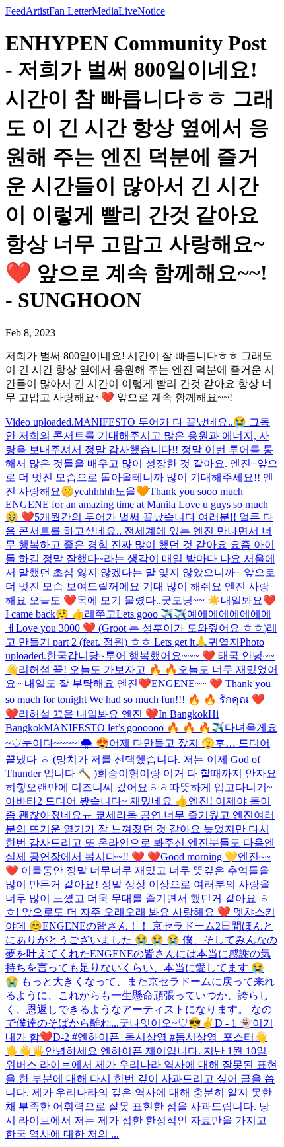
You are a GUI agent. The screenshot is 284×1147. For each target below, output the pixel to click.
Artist (37, 11)
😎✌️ (201, 1023)
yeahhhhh (94, 491)
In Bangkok (183, 714)
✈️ (180, 614)
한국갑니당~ (75, 655)
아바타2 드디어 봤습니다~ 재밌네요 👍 (96, 801)
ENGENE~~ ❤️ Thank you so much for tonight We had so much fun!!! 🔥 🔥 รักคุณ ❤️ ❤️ (138, 699)
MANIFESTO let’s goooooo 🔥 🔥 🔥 (127, 727)
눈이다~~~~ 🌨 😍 (65, 743)
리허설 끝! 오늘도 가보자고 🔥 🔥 (98, 669)
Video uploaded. (39, 421)
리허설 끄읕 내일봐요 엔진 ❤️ (88, 714)
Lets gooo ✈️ (145, 614)
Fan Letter (70, 11)
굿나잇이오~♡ (153, 1023)
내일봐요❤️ (248, 600)
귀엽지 (224, 642)
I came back (30, 614)
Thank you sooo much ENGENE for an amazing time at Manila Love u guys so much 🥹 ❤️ (136, 504)
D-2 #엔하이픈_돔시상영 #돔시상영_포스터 (153, 1037)
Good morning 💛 (199, 856)
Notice (151, 11)
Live (127, 11)
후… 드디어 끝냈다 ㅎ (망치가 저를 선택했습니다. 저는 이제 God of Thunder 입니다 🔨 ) (137, 758)
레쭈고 (100, 614)
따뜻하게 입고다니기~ (221, 787)
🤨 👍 (70, 614)
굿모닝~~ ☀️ (191, 600)
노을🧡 (132, 491)
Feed (15, 11)
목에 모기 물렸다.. (119, 600)
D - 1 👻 (233, 1023)
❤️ (46, 1037)
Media (105, 11)
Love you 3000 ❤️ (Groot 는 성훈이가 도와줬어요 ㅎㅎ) (141, 628)
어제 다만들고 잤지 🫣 (162, 743)
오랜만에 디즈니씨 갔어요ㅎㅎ (97, 787)
